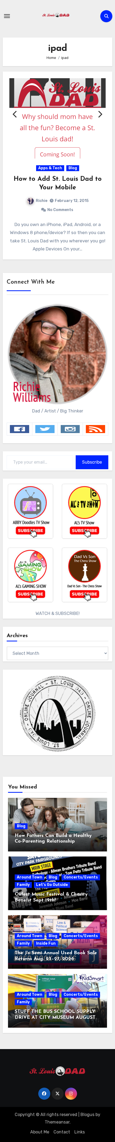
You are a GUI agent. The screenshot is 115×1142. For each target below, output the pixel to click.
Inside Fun (46, 943)
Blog (72, 168)
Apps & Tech (50, 168)
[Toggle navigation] (7, 16)
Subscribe (92, 462)
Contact (61, 1132)
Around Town (29, 877)
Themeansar (57, 1122)
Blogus (87, 1114)
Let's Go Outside (52, 884)
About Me (39, 1132)
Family (23, 884)
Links (79, 1132)
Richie (41, 200)
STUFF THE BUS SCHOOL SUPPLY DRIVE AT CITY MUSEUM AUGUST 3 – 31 (57, 1017)
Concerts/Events (81, 877)
